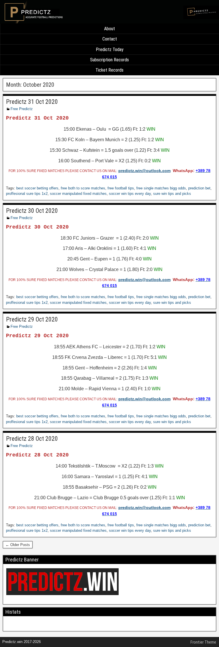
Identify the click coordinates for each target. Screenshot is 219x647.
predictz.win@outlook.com (144, 170)
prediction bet (199, 188)
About (109, 28)
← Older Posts (17, 545)
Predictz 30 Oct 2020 (32, 210)
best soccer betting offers (37, 188)
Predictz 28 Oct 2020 (32, 438)
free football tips (121, 188)
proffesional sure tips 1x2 (27, 193)
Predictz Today (109, 49)
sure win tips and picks (172, 193)
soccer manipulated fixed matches (78, 193)
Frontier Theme (203, 642)
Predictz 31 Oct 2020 (32, 101)
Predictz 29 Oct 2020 (32, 319)
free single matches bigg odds (161, 188)
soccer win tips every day (130, 193)
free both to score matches (83, 188)
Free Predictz (22, 109)
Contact (109, 39)
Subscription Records (109, 59)
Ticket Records (109, 70)
